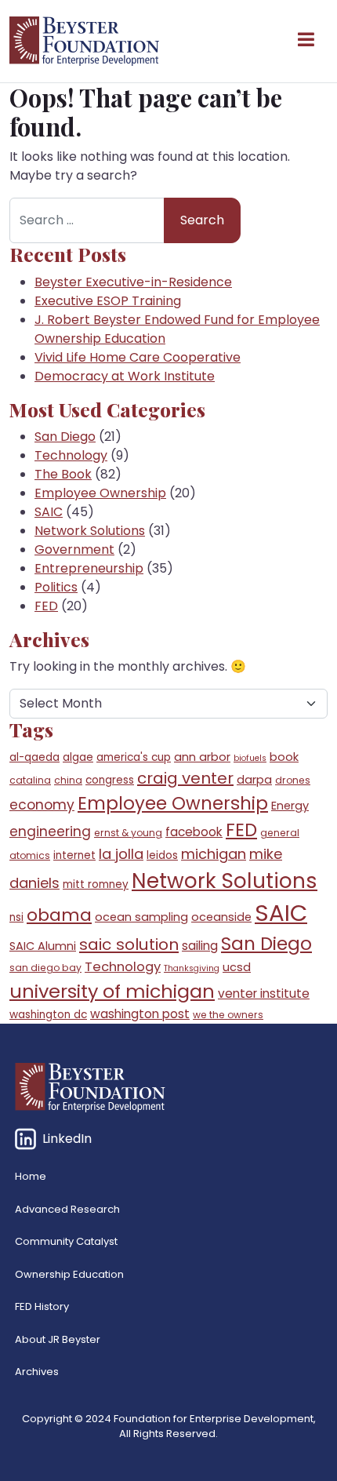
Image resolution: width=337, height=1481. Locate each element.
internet (74, 855)
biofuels (250, 758)
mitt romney (96, 884)
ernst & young (128, 832)
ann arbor (202, 757)
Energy (290, 805)
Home (30, 1176)
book (284, 757)
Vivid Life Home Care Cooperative (137, 357)
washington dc (48, 1014)
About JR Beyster (57, 1339)
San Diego (65, 437)
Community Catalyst (66, 1241)
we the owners (228, 1014)
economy (41, 804)
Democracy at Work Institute (124, 376)
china (68, 780)
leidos (162, 855)
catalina (30, 780)
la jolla (121, 854)
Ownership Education (69, 1274)
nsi (16, 917)
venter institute (264, 993)
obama (59, 915)
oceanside (221, 917)
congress (109, 780)
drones (292, 780)
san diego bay (45, 967)
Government (74, 549)
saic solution (129, 944)
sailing (200, 945)
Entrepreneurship (88, 568)
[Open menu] (306, 41)
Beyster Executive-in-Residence (133, 282)
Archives (37, 1371)
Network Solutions (89, 531)
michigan (213, 854)
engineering (50, 831)
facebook (194, 832)
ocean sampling (141, 917)
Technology (70, 455)
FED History (42, 1306)
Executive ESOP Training (107, 301)
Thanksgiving (191, 968)
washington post (140, 1014)
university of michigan (112, 991)
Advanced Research (67, 1209)
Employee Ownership (100, 493)
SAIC (48, 512)
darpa (254, 780)
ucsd (237, 967)
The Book (63, 474)
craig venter (185, 778)
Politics (56, 587)
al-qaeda (34, 757)
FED (46, 606)
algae (78, 757)
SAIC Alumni (42, 946)
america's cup (133, 757)
